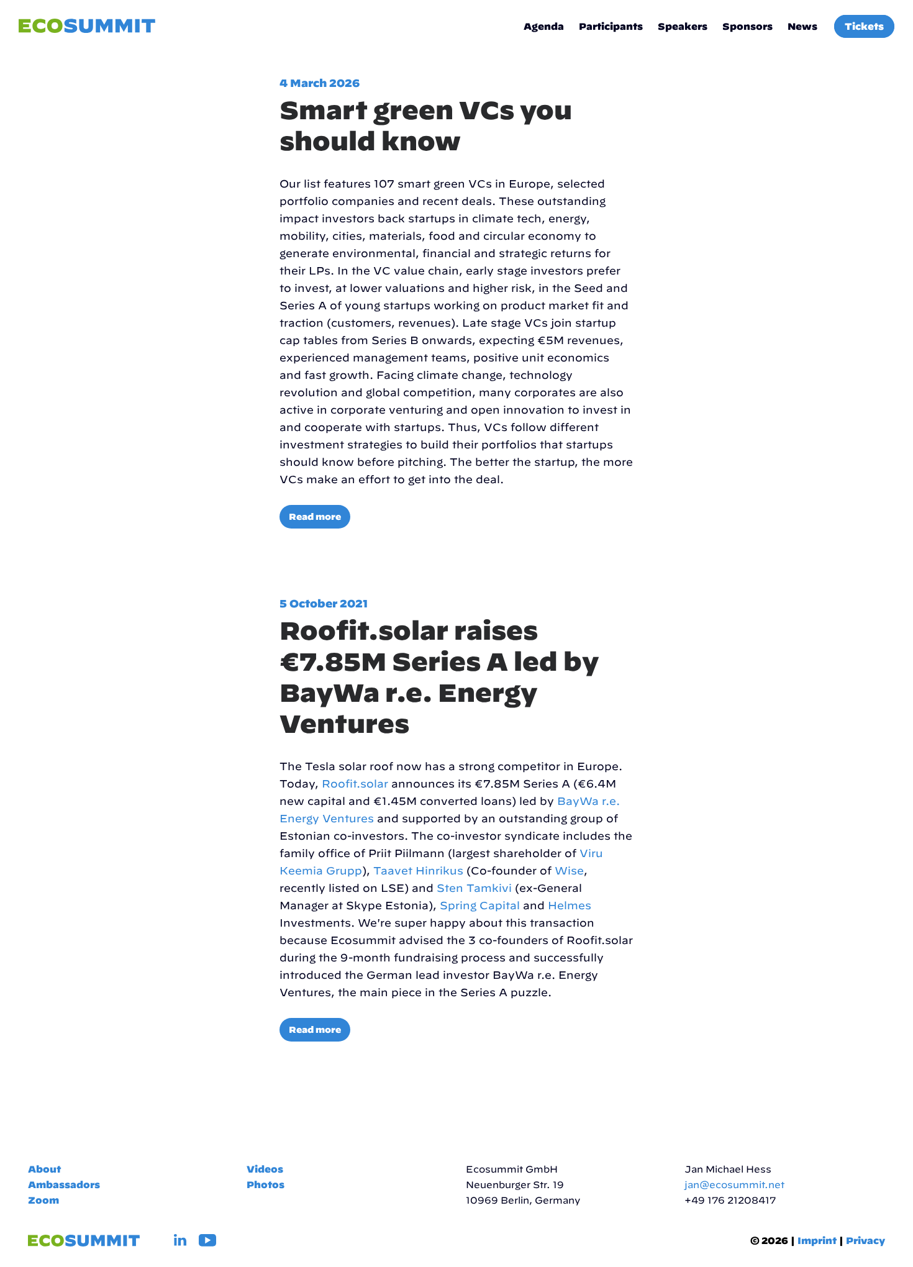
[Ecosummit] (87, 26)
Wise (569, 870)
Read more (315, 517)
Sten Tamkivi (474, 888)
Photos (265, 1184)
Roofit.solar (355, 783)
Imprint (817, 1240)
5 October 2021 (323, 603)
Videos (265, 1169)
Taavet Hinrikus (418, 870)
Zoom (43, 1200)
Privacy (865, 1240)
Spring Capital (480, 905)
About (44, 1169)
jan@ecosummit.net (734, 1184)
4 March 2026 (319, 83)
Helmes (569, 905)
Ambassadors (64, 1184)
